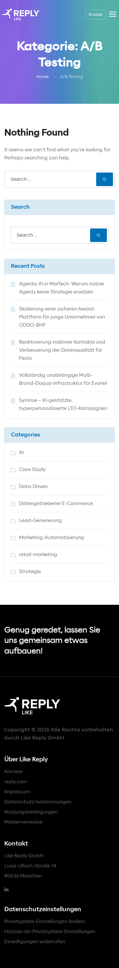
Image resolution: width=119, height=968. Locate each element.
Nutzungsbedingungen (31, 812)
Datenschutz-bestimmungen (37, 802)
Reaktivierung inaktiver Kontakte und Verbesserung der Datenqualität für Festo (62, 350)
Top (112, 960)
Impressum (17, 792)
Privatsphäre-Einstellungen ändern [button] (44, 921)
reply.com (15, 781)
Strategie (30, 571)
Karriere (13, 771)
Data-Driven (33, 486)
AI (21, 452)
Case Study (32, 469)
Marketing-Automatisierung (51, 537)
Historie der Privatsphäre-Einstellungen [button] (49, 931)
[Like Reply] (20, 14)
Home (42, 77)
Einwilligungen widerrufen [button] (34, 941)
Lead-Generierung (40, 520)
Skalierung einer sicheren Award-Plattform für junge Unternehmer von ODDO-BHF (62, 317)
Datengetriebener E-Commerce (56, 503)
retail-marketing (38, 554)
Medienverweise (23, 822)
